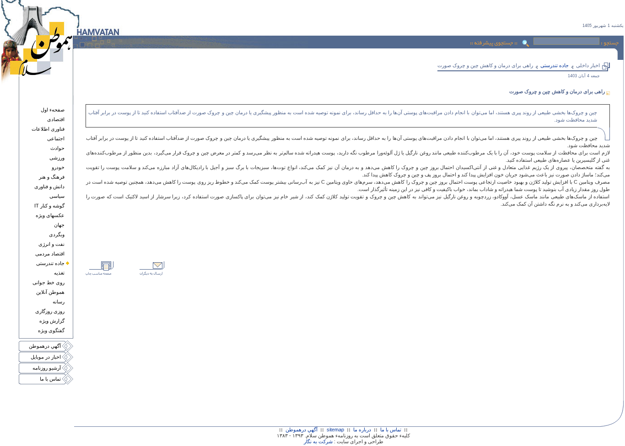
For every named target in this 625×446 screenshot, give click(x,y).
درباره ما (362, 429)
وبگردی (57, 234)
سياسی (57, 196)
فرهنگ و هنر (52, 177)
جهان (59, 225)
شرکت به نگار (318, 441)
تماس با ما (50, 379)
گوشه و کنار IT (49, 205)
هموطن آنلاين (50, 292)
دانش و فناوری (49, 186)
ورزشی (57, 157)
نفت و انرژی (51, 244)
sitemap (335, 429)
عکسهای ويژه (50, 215)
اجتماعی (56, 138)
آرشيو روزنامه (46, 368)
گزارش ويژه (52, 321)
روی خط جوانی (48, 282)
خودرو (58, 167)
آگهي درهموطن (45, 346)
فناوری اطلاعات (48, 129)
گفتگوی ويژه (51, 330)
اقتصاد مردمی (50, 253)
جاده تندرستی (50, 263)
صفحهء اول (53, 109)
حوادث (57, 148)
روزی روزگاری (50, 311)
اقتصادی (56, 119)
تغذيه (59, 273)
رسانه (59, 301)
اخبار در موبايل (46, 357)
